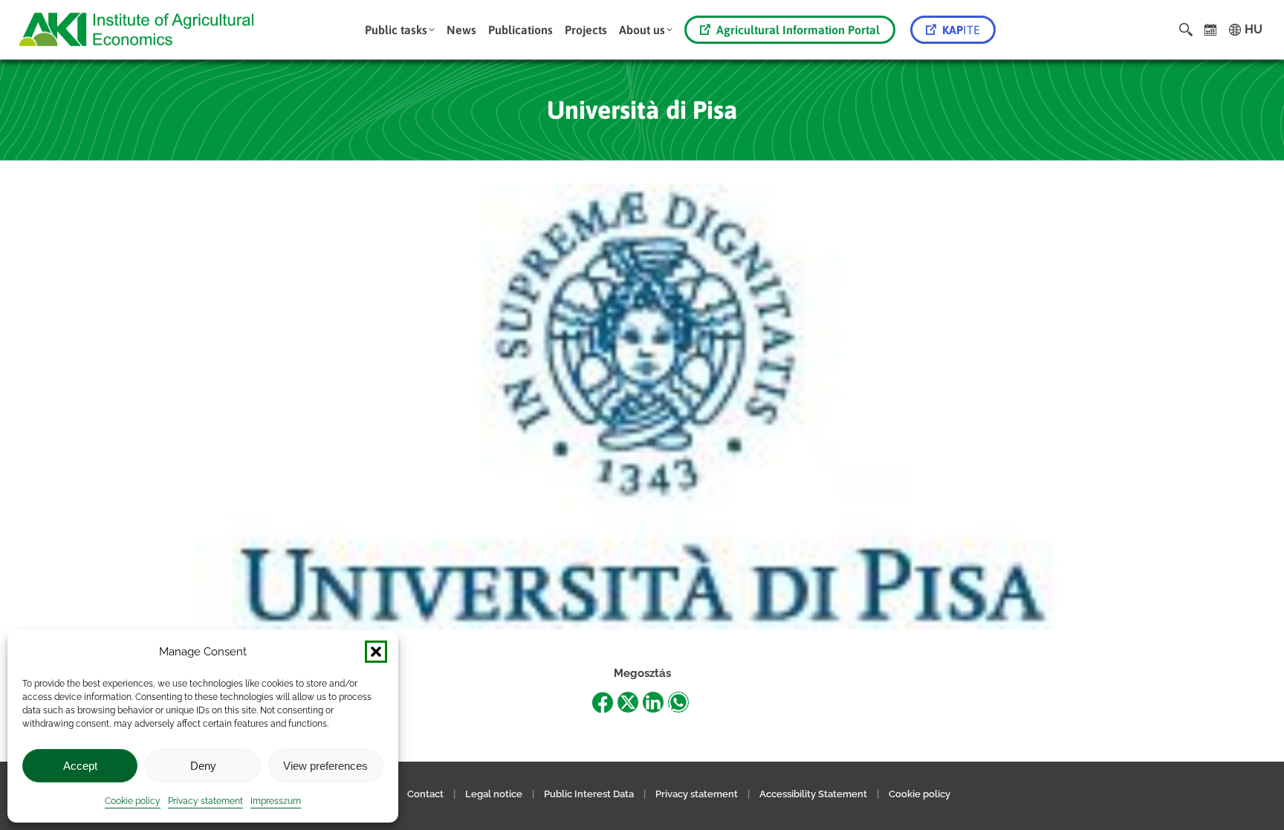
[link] (1211, 29)
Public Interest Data (589, 794)
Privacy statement (205, 801)
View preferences (325, 765)
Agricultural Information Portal (798, 29)
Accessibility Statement (813, 794)
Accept (80, 765)
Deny (203, 765)
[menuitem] (400, 29)
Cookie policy (132, 801)
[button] (376, 651)
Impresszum (275, 801)
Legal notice (495, 794)
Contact (425, 794)
